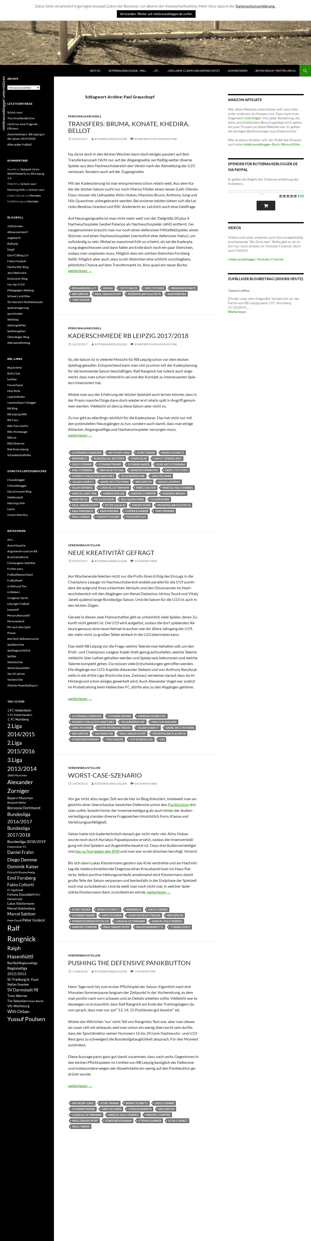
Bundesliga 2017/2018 (109, 458)
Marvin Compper (143, 493)
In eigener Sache (17, 598)
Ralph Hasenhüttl (150, 927)
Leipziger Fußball (18, 604)
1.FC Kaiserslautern (19, 715)
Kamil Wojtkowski (115, 481)
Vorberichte (15, 679)
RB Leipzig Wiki (17, 414)
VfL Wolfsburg (18, 1006)
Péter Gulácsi (115, 505)
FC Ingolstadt (15, 890)
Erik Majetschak (112, 470)
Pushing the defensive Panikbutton (129, 963)
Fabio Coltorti (176, 470)
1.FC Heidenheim (19, 710)
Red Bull (12, 963)
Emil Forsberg (82, 470)
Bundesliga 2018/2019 (26, 841)
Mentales (35, 195)
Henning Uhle (16, 189)
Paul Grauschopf (108, 293)
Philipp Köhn (141, 505)
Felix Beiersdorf (133, 475)
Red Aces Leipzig (17, 449)
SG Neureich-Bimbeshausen (25, 302)
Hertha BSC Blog (17, 267)
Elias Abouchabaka (170, 464)
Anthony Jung (119, 452)
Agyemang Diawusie (87, 452)
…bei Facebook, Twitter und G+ (275, 70)
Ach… (11, 539)
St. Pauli (32, 979)
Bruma (108, 288)
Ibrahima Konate (183, 288)
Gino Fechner (154, 288)
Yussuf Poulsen (107, 516)
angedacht (14, 238)
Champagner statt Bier (21, 563)
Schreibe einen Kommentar (155, 139)
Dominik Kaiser (139, 464)
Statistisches (15, 662)
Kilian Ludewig (169, 481)
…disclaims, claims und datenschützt (193, 70)
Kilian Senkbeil (82, 487)
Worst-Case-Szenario (105, 775)
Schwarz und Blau (18, 296)
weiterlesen (80, 270)
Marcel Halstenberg (178, 487)
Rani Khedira (177, 293)
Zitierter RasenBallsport (22, 685)
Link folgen (253, 118)
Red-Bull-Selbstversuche (23, 639)
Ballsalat (12, 243)
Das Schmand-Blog (19, 491)
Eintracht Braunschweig (21, 872)
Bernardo (79, 458)
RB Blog (12, 408)
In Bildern (13, 592)
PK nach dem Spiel (18, 627)
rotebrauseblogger (111, 139)
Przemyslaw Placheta (144, 293)
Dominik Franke (109, 464)
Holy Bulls (13, 391)
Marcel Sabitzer (84, 493)
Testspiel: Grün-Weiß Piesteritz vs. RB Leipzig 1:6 (25, 173)
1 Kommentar (145, 971)
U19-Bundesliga (141, 739)
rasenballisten (16, 397)
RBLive (11, 437)
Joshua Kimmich (140, 1109)
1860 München (17, 775)
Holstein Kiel (14, 899)
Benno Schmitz (173, 452)
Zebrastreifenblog (18, 343)
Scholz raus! (15, 112)
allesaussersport (17, 232)
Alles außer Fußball (19, 144)
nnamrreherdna (17, 515)
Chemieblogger (17, 485)
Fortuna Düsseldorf (20, 894)
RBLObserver (16, 443)
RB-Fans (12, 420)
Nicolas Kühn (104, 499)
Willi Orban (81, 516)
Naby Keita (79, 499)
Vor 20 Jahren (16, 674)
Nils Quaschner (132, 499)
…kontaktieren (236, 70)
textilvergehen (16, 331)
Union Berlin (35, 1001)
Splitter (12, 656)
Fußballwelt (14, 580)
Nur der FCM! (16, 284)
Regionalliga (28, 963)
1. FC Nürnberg (18, 719)
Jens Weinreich (17, 273)
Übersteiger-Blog (18, 337)
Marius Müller (113, 493)
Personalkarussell (85, 116)
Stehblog (12, 319)
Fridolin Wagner (164, 721)
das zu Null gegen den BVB (97, 851)
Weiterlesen (237, 312)
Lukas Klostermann (114, 487)
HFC (37, 894)
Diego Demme (82, 464)
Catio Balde (129, 288)
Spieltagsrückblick (18, 650)
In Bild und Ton (16, 586)
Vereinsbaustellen (84, 545)
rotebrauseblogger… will (127, 70)
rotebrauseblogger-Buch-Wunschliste (271, 144)
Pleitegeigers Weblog (20, 290)
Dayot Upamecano (168, 458)
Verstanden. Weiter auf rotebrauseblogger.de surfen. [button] (156, 14)
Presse (11, 633)
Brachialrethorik (17, 557)
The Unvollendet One (21, 118)
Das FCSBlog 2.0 (17, 255)
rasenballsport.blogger (21, 402)
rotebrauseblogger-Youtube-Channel (255, 259)
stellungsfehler (16, 325)
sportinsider (15, 313)
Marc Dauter (146, 487)
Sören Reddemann (85, 739)
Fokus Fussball (16, 261)
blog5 (11, 249)
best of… (96, 70)
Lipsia (11, 509)
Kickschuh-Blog (17, 278)
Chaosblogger (16, 480)
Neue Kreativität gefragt (111, 552)
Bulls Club (13, 373)
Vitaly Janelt (178, 1120)
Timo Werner (164, 510)
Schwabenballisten (19, 455)
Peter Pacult (14, 920)
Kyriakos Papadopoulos (90, 921)
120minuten (15, 226)
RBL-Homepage (17, 432)
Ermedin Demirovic (144, 470)
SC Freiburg (16, 979)
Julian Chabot (83, 481)
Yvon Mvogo (136, 516)
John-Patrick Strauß (115, 727)
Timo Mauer (81, 299)
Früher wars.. (15, 569)
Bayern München (20, 798)
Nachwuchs (104, 733)
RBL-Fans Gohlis (17, 426)
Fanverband (15, 385)
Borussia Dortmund (23, 807)
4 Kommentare (145, 783)
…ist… (156, 70)
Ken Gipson (80, 293)
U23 (162, 739)
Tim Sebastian (17, 1001)
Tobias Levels (180, 927)
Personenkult (15, 621)
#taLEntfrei (14, 367)
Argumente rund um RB (22, 551)
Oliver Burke (160, 499)
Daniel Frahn (20, 852)
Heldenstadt (15, 497)
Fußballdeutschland (20, 574)
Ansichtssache (16, 545)
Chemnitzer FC (16, 847)
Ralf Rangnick (82, 510)
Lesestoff (13, 609)
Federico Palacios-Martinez (93, 475)
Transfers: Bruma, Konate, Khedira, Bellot (129, 127)
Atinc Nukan (146, 452)
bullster (12, 379)
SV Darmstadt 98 (22, 990)
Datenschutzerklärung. (255, 6)
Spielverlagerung (18, 308)
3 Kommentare (145, 561)
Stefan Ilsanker (136, 510)
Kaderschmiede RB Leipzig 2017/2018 (128, 335)
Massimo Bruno (174, 493)
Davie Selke (139, 458)
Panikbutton (178, 804)
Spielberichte (15, 644)
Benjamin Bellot (84, 288)
